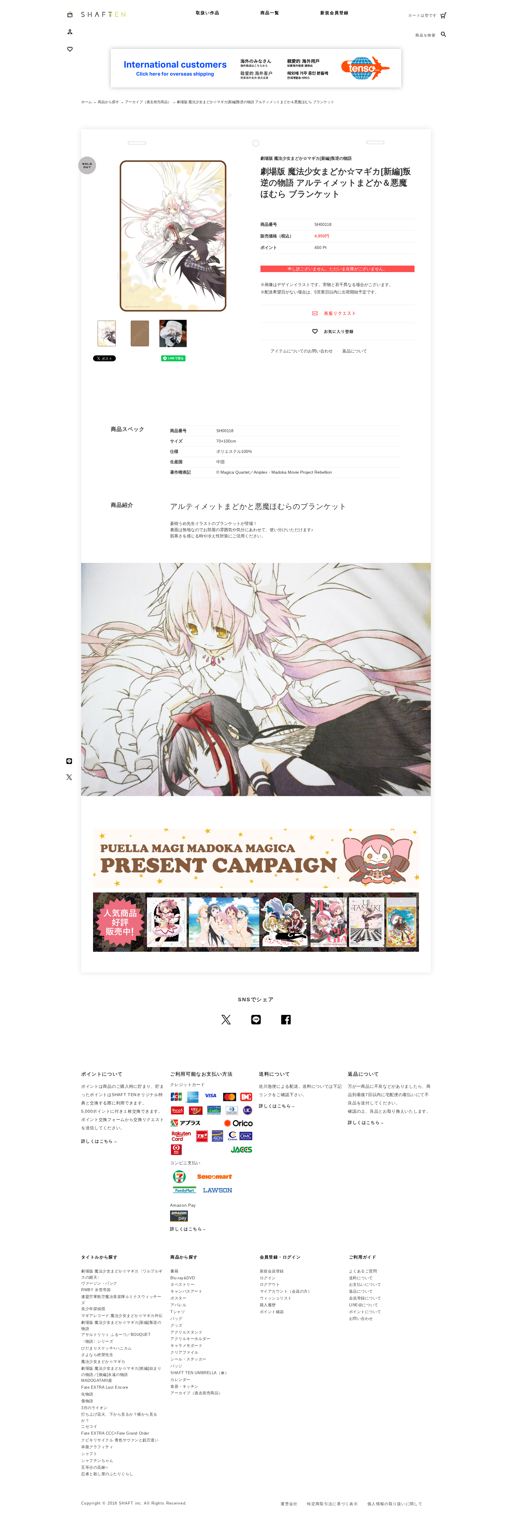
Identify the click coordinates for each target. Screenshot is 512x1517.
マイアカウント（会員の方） (286, 1291)
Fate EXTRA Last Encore (104, 1387)
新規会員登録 (334, 12)
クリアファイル (184, 1352)
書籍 (174, 1271)
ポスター (178, 1298)
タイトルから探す (99, 1257)
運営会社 (289, 1504)
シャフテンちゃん (97, 1460)
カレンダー (180, 1379)
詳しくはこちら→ (99, 1141)
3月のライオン (94, 1408)
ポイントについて (365, 1312)
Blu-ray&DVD (182, 1278)
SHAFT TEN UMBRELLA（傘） (199, 1373)
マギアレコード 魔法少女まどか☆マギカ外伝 (122, 1315)
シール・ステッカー (188, 1359)
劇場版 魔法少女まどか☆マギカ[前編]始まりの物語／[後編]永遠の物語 (121, 1371)
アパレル (178, 1305)
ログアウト (270, 1284)
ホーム (86, 102)
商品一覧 (269, 12)
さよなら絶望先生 (97, 1354)
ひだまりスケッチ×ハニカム (106, 1348)
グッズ (176, 1325)
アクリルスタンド (186, 1332)
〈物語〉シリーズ (97, 1341)
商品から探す (108, 102)
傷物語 (87, 1401)
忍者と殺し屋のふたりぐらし (107, 1474)
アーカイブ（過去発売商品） (148, 102)
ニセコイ (89, 1426)
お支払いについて (365, 1284)
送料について (361, 1278)
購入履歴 (268, 1305)
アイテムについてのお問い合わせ (302, 351)
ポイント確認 (272, 1312)
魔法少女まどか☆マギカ (103, 1361)
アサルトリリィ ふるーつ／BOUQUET (116, 1334)
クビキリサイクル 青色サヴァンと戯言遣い (120, 1440)
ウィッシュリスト (276, 1298)
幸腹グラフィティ (97, 1447)
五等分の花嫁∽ (94, 1467)
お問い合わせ (361, 1318)
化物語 (87, 1394)
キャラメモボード (186, 1345)
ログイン (268, 1278)
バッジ (176, 1366)
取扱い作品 (208, 12)
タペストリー (182, 1284)
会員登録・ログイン (280, 1257)
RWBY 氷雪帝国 (96, 1290)
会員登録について (365, 1298)
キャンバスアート (186, 1291)
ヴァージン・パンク (99, 1283)
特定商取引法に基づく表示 (332, 1504)
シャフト (89, 1453)
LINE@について (363, 1305)
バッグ (176, 1318)
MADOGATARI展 (96, 1380)
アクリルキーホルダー (190, 1338)
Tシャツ (177, 1312)
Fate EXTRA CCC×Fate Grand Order (115, 1433)
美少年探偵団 (93, 1309)
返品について (354, 351)
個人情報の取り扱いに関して (395, 1504)
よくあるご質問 (363, 1271)
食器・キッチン (184, 1386)
